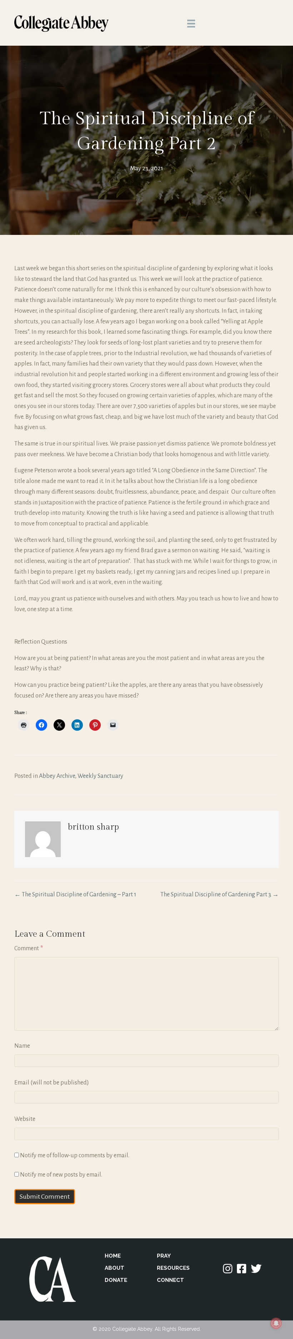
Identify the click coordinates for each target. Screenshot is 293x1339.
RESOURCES (173, 1268)
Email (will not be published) (51, 1082)
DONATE (116, 1280)
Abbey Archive (57, 776)
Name (22, 1046)
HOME (113, 1256)
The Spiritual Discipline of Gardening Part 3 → (219, 894)
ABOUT (114, 1268)
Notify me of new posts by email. (61, 1175)
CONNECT (170, 1280)
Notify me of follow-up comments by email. (74, 1155)
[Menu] (191, 23)
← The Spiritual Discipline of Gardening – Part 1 (75, 894)
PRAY (164, 1256)
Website (24, 1119)
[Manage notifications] (276, 1323)
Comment (28, 948)
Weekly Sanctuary (100, 776)
